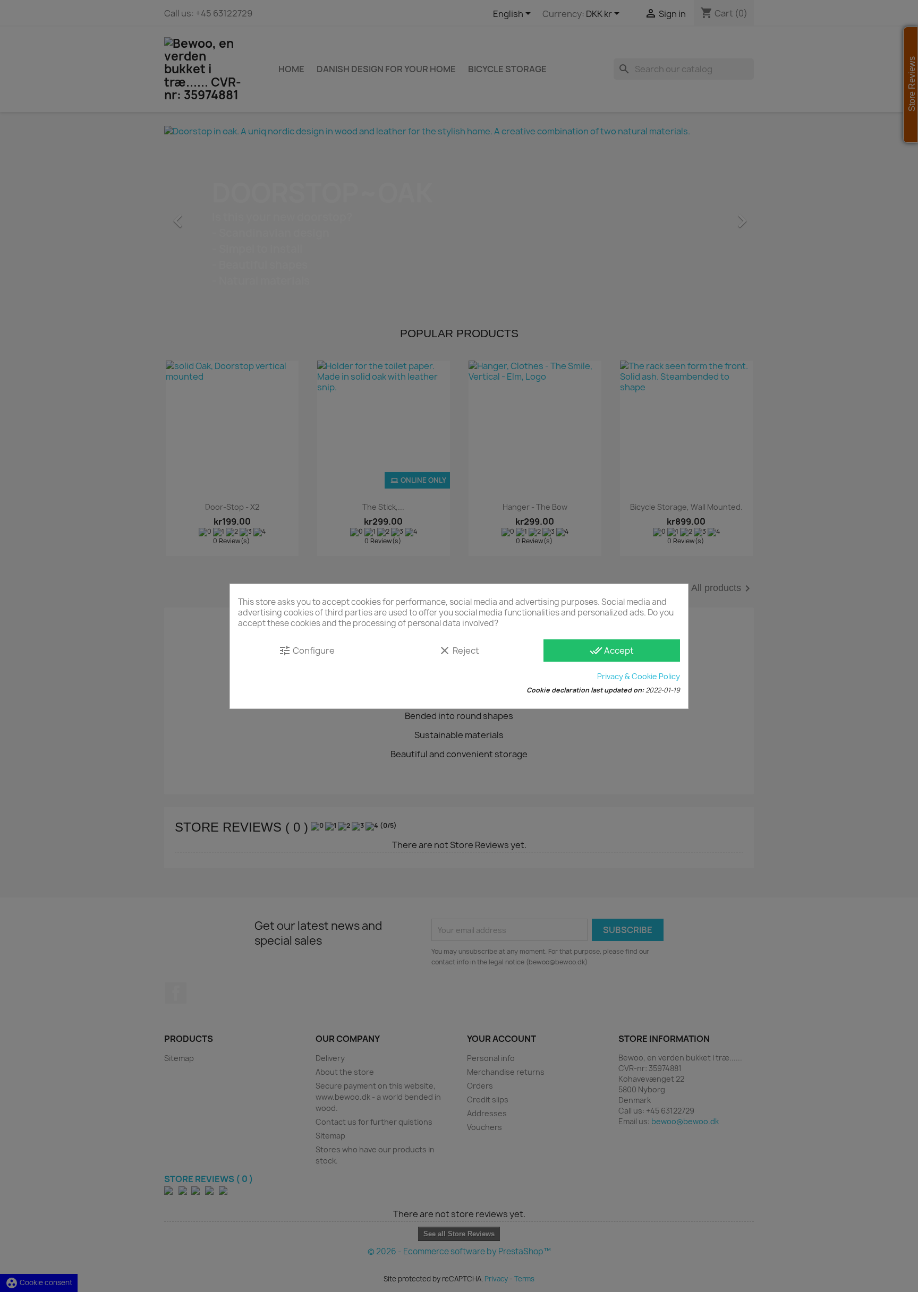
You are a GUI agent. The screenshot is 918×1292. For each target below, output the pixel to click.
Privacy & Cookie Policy (638, 676)
